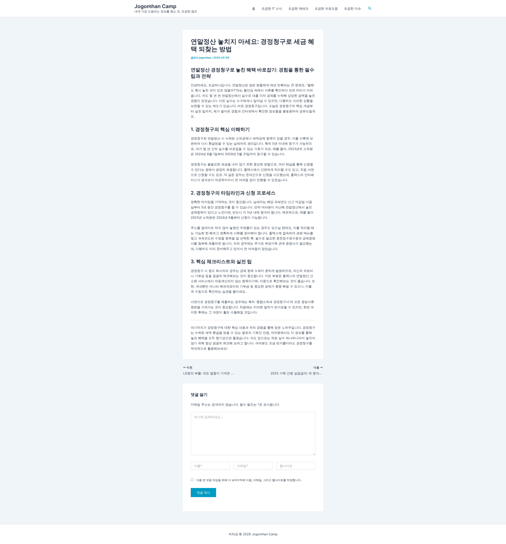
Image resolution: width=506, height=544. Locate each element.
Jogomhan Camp (155, 6)
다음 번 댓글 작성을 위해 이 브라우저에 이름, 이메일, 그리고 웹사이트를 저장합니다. (248, 480)
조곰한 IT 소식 (271, 8)
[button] (370, 8)
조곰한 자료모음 (326, 8)
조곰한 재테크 (298, 8)
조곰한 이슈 (352, 8)
